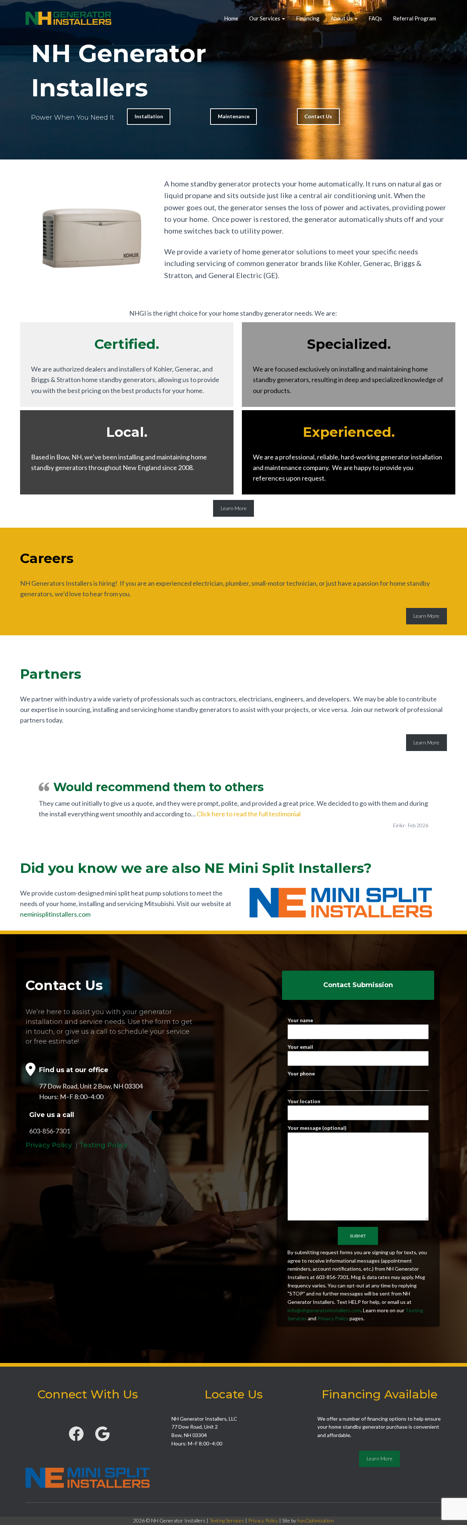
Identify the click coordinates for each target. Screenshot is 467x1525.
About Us (342, 18)
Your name (300, 1020)
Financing (308, 18)
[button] (283, 18)
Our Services (265, 18)
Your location (303, 1101)
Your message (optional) (317, 1128)
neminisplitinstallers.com (55, 914)
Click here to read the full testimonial (249, 814)
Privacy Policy (49, 1145)
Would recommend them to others (158, 787)
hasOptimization (315, 1520)
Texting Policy (103, 1145)
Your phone (301, 1073)
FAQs (375, 18)
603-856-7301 (49, 1131)
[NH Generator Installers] (68, 18)
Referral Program (414, 18)
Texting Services (226, 1520)
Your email (300, 1047)
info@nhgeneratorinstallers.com (324, 1310)
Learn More (234, 508)
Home (231, 18)
